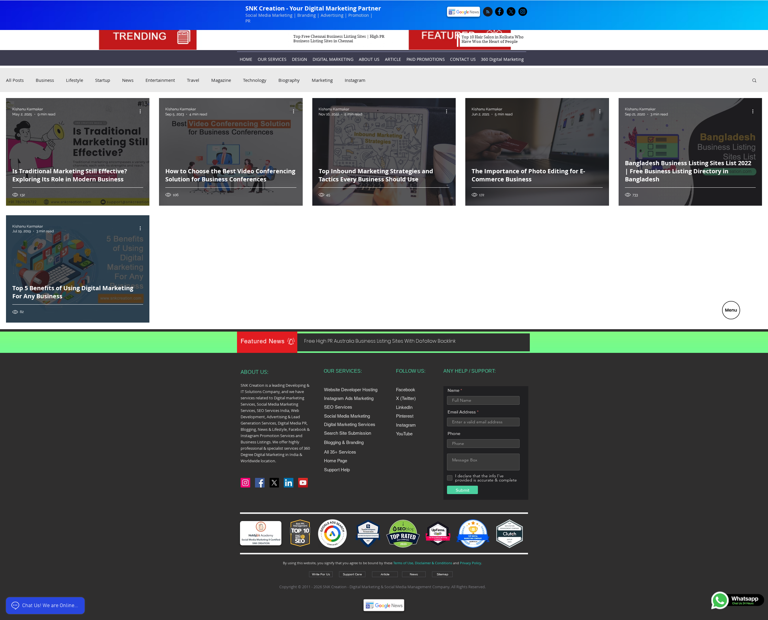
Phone (454, 433)
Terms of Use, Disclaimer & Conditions (422, 563)
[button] (731, 310)
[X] (511, 11)
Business (45, 80)
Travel (193, 80)
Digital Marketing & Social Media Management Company (399, 586)
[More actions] (142, 111)
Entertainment (160, 80)
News (128, 80)
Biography (289, 80)
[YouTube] (303, 482)
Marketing (322, 80)
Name (453, 390)
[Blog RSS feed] (488, 12)
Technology (254, 80)
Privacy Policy (470, 563)
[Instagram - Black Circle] (522, 11)
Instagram (355, 80)
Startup (102, 80)
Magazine (221, 80)
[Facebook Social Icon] (260, 482)
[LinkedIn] (288, 482)
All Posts (15, 80)
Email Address (462, 412)
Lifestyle (74, 80)
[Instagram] (245, 482)
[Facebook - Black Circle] (499, 11)
